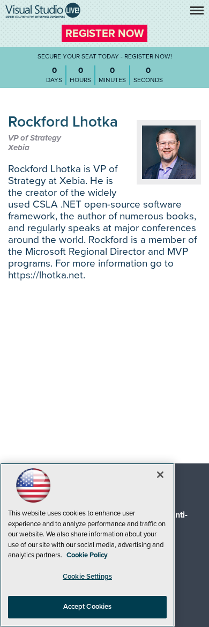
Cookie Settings (87, 576)
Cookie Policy (87, 555)
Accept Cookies (87, 606)
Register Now (104, 33)
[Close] (160, 474)
